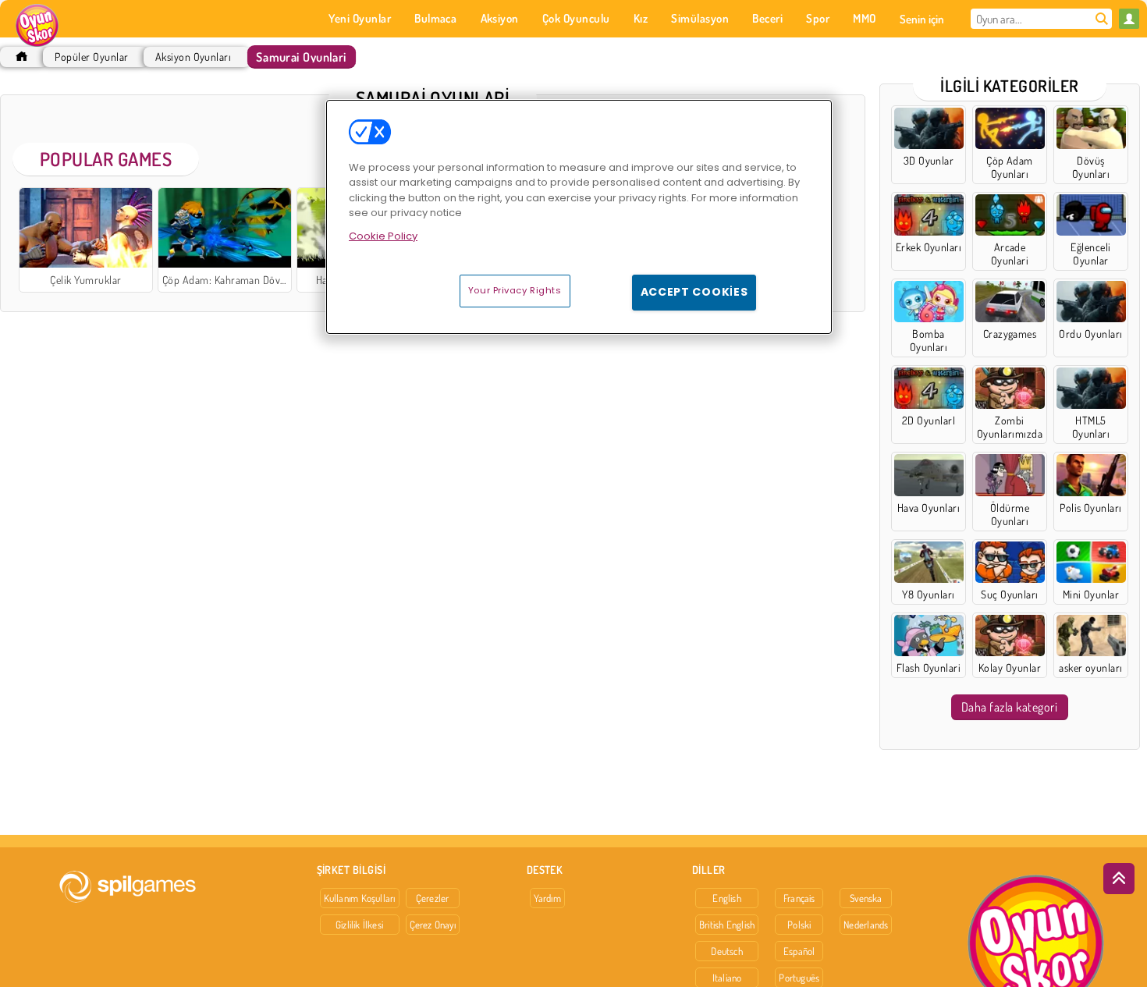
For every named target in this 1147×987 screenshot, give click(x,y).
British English (727, 924)
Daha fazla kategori (1009, 707)
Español (799, 951)
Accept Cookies (694, 292)
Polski (799, 924)
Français (799, 898)
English (726, 898)
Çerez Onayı (433, 924)
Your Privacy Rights (515, 290)
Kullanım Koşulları (360, 898)
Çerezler (432, 898)
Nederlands (865, 924)
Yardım (547, 898)
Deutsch (727, 951)
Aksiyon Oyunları (193, 56)
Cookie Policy (383, 236)
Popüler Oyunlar (91, 56)
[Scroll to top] (1119, 878)
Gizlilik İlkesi (359, 924)
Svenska (866, 898)
